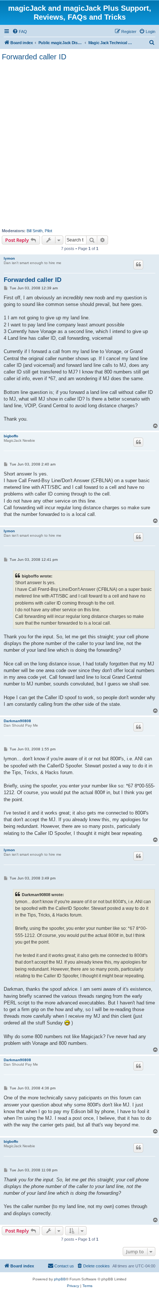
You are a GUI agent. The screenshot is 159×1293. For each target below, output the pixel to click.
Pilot (48, 230)
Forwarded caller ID (34, 57)
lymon (9, 258)
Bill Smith (35, 230)
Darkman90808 (17, 721)
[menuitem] (19, 31)
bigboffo (11, 436)
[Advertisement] (79, 144)
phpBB (60, 1279)
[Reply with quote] (138, 264)
